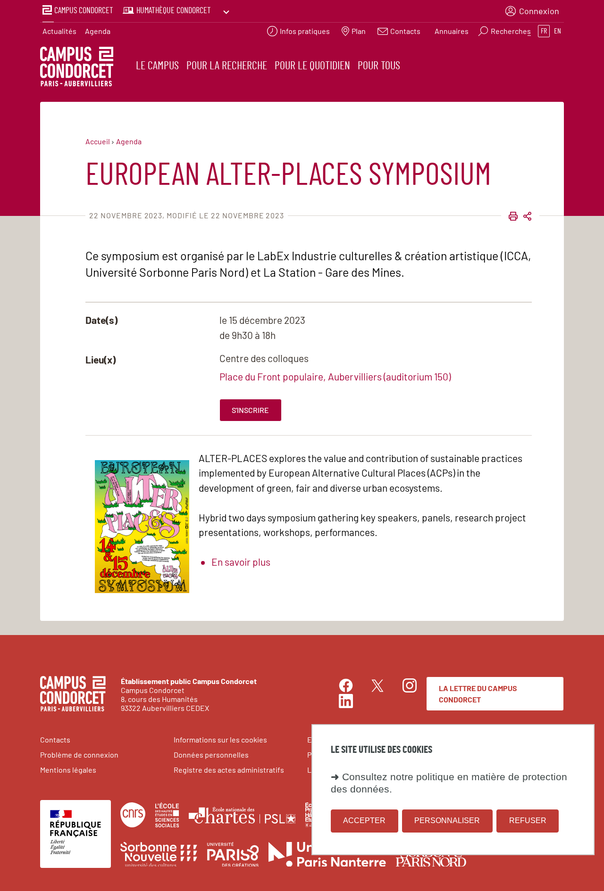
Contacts (55, 739)
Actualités (59, 30)
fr (544, 31)
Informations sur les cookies (220, 739)
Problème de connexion (79, 754)
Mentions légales (68, 769)
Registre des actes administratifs (229, 769)
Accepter (364, 821)
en (557, 31)
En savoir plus (240, 562)
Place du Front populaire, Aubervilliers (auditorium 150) (335, 376)
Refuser (527, 821)
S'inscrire (250, 409)
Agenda (97, 30)
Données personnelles (211, 754)
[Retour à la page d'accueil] (76, 68)
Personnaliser (447, 821)
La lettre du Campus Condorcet (478, 694)
